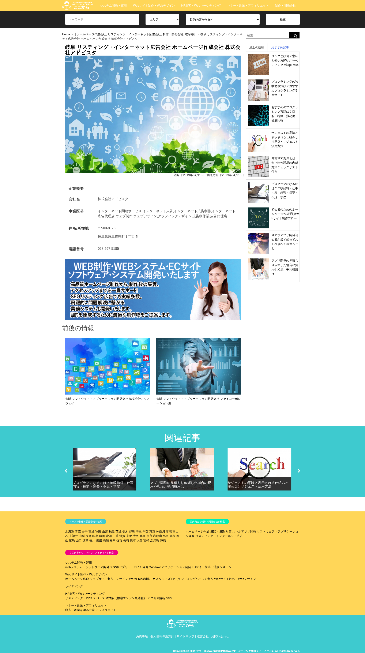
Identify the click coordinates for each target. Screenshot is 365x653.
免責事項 (142, 636)
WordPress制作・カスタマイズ (149, 579)
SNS (169, 598)
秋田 (98, 531)
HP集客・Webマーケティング (201, 5)
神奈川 (160, 531)
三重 (115, 536)
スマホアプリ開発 (244, 531)
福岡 (113, 540)
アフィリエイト (106, 610)
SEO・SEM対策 (221, 531)
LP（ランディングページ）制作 (192, 579)
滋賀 (122, 536)
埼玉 (139, 531)
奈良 (149, 536)
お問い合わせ (220, 636)
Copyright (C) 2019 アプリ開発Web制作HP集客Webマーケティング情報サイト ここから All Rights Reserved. (236, 651)
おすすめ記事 (280, 47)
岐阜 (95, 536)
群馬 (132, 531)
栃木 (125, 531)
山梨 (82, 536)
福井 (75, 536)
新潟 (169, 531)
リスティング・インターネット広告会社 (134, 34)
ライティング (74, 586)
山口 (79, 540)
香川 (92, 540)
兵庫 (143, 536)
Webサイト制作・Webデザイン (154, 5)
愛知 (109, 536)
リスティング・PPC (78, 598)
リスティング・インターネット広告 (219, 536)
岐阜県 (189, 34)
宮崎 (146, 540)
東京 (152, 531)
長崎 (126, 540)
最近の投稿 (256, 47)
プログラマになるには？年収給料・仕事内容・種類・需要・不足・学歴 (103, 484)
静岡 (102, 536)
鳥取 (166, 536)
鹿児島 (154, 540)
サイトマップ (185, 636)
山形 (105, 531)
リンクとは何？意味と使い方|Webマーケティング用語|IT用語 (285, 60)
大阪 (136, 536)
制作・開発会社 (285, 5)
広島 (72, 540)
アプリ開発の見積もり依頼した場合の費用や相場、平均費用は (180, 484)
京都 (129, 536)
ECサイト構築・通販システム (211, 567)
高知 (106, 540)
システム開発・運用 (113, 5)
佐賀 (119, 540)
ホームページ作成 (197, 531)
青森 (78, 531)
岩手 (85, 531)
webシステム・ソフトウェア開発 (87, 567)
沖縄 (163, 540)
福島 (112, 531)
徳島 (86, 540)
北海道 (69, 531)
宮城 (91, 531)
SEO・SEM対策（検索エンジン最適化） (120, 598)
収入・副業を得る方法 (80, 610)
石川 (68, 536)
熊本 (133, 540)
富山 (175, 531)
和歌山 (157, 536)
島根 (173, 536)
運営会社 (203, 636)
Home (66, 34)
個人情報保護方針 (162, 636)
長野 (88, 536)
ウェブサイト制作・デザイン (109, 579)
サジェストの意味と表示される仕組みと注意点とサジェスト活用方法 (257, 484)
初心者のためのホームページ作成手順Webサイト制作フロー (285, 214)
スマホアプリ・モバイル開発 (129, 567)
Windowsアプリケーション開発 (170, 567)
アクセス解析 (156, 598)
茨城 (118, 531)
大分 (140, 540)
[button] (66, 471)
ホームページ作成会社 (91, 34)
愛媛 (99, 540)
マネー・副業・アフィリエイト (248, 5)
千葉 (145, 531)
